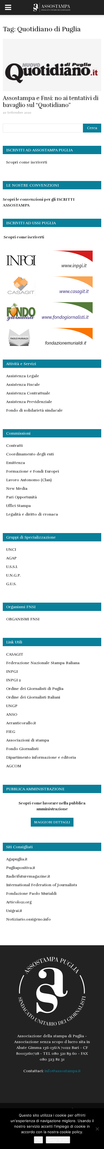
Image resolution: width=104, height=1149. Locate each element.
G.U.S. (11, 584)
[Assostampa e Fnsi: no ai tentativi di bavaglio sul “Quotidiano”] (52, 65)
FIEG (10, 731)
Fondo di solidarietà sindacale (34, 410)
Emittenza (15, 462)
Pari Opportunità (21, 497)
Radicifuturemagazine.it (28, 876)
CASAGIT (14, 654)
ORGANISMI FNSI (22, 619)
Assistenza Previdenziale (29, 401)
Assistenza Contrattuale (28, 393)
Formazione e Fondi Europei (32, 471)
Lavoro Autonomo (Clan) (29, 480)
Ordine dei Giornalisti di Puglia (35, 688)
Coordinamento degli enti (30, 454)
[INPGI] (48, 268)
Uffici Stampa (18, 505)
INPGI (12, 671)
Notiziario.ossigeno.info (28, 919)
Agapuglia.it (16, 859)
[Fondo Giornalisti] (48, 320)
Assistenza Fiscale (23, 384)
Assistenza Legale (22, 376)
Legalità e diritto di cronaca (32, 514)
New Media (16, 488)
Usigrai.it (14, 910)
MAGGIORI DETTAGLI (52, 822)
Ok (38, 1140)
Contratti (14, 445)
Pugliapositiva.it (20, 867)
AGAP (11, 558)
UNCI (11, 549)
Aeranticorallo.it (21, 723)
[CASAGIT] (48, 294)
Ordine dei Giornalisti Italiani (33, 697)
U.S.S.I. (12, 566)
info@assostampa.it (63, 1071)
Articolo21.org (19, 902)
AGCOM (13, 766)
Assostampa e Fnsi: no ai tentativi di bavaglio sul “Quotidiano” (50, 102)
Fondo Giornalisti (22, 749)
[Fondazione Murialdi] (48, 346)
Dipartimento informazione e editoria (41, 757)
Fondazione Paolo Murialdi (31, 893)
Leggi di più (58, 1140)
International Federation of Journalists (41, 885)
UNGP (11, 706)
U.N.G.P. (13, 575)
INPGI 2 (13, 680)
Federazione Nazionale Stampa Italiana (43, 663)
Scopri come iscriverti (26, 162)
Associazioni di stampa (27, 740)
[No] (97, 1129)
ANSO (11, 714)
